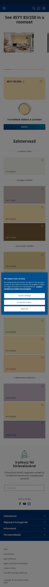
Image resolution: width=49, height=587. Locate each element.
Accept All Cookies (24, 302)
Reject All (24, 309)
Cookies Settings (24, 296)
